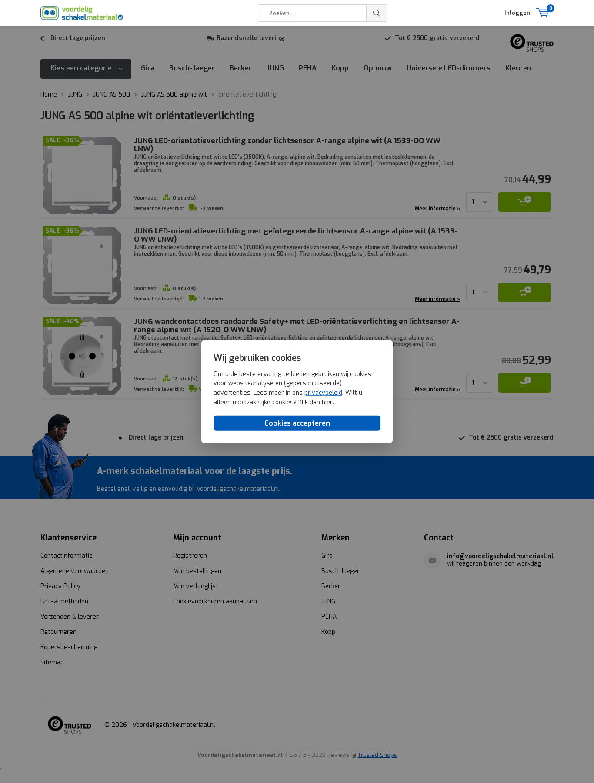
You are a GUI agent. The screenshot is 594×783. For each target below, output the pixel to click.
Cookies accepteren (297, 423)
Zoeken (377, 13)
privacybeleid (323, 392)
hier (327, 402)
